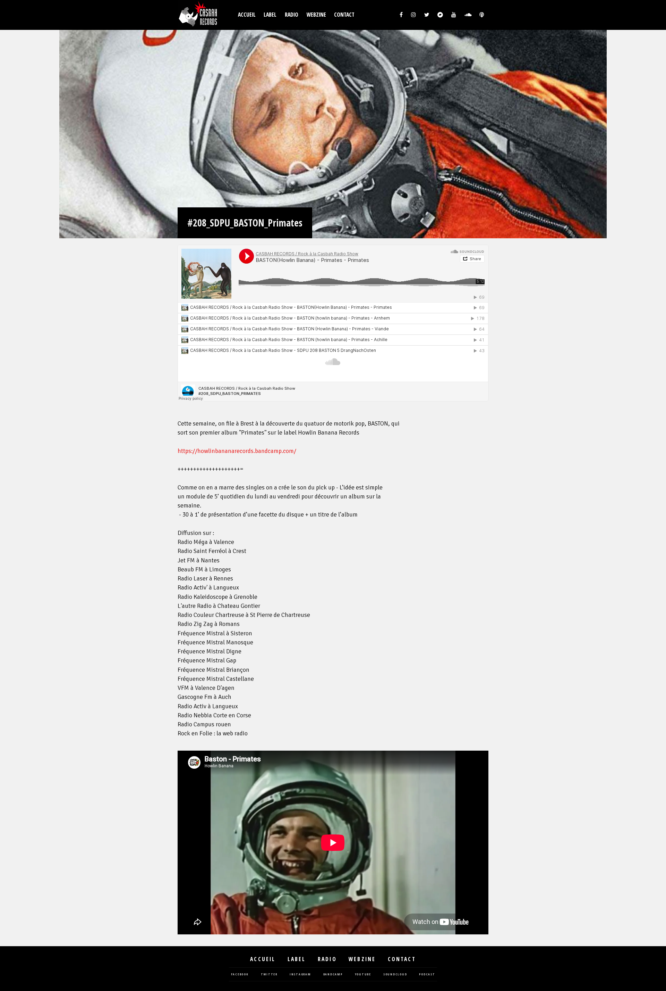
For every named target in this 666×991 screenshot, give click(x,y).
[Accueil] (198, 15)
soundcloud (395, 974)
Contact (344, 14)
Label (270, 14)
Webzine (316, 14)
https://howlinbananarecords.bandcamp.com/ (237, 451)
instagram (300, 974)
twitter (269, 974)
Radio (291, 14)
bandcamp (333, 974)
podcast (427, 974)
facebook (240, 974)
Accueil (247, 14)
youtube (363, 974)
